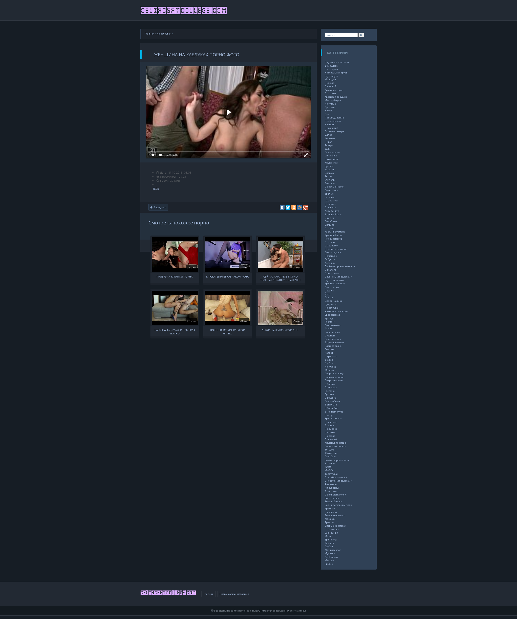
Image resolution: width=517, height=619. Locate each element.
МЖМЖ (329, 470)
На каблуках (332, 307)
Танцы (329, 145)
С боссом (330, 384)
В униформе (332, 159)
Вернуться (160, 207)
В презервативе (334, 342)
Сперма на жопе (334, 377)
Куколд (329, 318)
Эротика (330, 107)
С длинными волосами (338, 276)
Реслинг (329, 321)
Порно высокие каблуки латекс (227, 331)
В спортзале (332, 273)
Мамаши (330, 519)
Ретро (328, 176)
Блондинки (331, 532)
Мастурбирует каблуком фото (227, 276)
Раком (328, 328)
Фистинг (330, 183)
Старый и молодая (336, 477)
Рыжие (329, 564)
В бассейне (331, 408)
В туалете (330, 269)
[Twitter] (288, 207)
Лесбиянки (331, 557)
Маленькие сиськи (336, 442)
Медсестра (331, 162)
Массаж (329, 560)
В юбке (329, 363)
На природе (332, 69)
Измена (329, 218)
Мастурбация (333, 100)
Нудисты (330, 124)
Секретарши (332, 152)
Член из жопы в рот (336, 311)
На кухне (330, 432)
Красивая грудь (334, 90)
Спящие (329, 224)
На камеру (331, 512)
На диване (331, 428)
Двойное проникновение (340, 266)
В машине (331, 422)
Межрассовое (333, 550)
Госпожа (330, 391)
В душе (329, 110)
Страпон (330, 242)
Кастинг (329, 169)
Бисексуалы (332, 498)
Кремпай (330, 508)
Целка (328, 134)
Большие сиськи (335, 515)
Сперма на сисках (335, 525)
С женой (330, 335)
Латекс (329, 352)
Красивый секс (333, 235)
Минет (329, 536)
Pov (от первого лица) (337, 460)
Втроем (329, 228)
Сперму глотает (334, 380)
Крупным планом (335, 283)
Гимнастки (331, 200)
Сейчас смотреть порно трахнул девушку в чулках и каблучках (280, 278)
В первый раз (333, 214)
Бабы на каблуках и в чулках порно (174, 331)
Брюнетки (331, 539)
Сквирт (329, 297)
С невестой (331, 245)
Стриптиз (330, 93)
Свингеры (331, 155)
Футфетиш (331, 453)
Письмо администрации (234, 594)
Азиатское (331, 491)
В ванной (330, 86)
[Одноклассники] (293, 207)
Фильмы (330, 138)
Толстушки (331, 474)
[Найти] (361, 35)
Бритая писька (333, 418)
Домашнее (331, 65)
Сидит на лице (334, 301)
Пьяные (329, 83)
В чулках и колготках (337, 62)
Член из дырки (333, 346)
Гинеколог (331, 387)
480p (155, 189)
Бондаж (329, 449)
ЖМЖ (328, 467)
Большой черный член (338, 505)
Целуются (330, 304)
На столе (330, 436)
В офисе (329, 425)
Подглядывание (334, 117)
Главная (208, 594)
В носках (330, 463)
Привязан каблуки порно (175, 276)
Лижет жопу (332, 287)
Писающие (331, 128)
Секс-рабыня (332, 401)
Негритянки (332, 529)
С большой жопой (335, 494)
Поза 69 (329, 290)
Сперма (329, 173)
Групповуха (331, 76)
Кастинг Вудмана (335, 231)
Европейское (332, 314)
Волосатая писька (335, 446)
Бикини (329, 349)
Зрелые (329, 193)
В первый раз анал (336, 249)
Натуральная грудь (336, 72)
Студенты (330, 207)
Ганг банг (330, 456)
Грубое (329, 546)
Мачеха (329, 370)
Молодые (330, 79)
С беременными (334, 186)
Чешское (330, 197)
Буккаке (329, 394)
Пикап (328, 141)
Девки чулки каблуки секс (280, 330)
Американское (333, 238)
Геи (327, 114)
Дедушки (330, 263)
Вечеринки (331, 190)
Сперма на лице (334, 373)
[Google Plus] (305, 207)
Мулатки (330, 553)
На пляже (330, 366)
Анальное (331, 484)
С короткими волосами (338, 480)
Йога (327, 294)
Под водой (331, 439)
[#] (184, 10)
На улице (330, 103)
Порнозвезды (333, 121)
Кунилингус (332, 211)
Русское (329, 166)
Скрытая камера (334, 131)
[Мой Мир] (299, 207)
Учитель (330, 179)
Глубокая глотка (334, 280)
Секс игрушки (333, 252)
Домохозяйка (332, 325)
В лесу (328, 415)
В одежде (330, 204)
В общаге (330, 397)
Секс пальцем (333, 339)
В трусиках (331, 356)
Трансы (329, 522)
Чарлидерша (332, 332)
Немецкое (331, 256)
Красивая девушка (336, 96)
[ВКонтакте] (282, 207)
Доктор (329, 359)
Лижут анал (332, 487)
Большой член (333, 501)
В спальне (331, 404)
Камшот (329, 543)
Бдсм (328, 148)
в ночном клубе (334, 411)
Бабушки (330, 259)
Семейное (331, 221)
